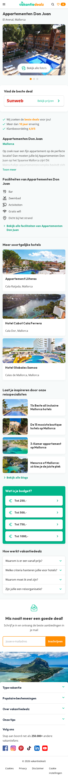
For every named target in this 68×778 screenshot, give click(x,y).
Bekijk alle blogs (17, 477)
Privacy (23, 768)
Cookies (9, 768)
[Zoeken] (53, 4)
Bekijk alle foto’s (37, 68)
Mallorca (8, 144)
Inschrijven (55, 641)
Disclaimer (38, 768)
